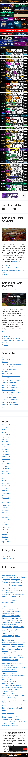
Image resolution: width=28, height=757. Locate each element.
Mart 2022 (5, 525)
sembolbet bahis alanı (18, 590)
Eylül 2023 (5, 481)
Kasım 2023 (5, 476)
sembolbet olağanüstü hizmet (7, 675)
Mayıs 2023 (5, 490)
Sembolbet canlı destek (11, 616)
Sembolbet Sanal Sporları (7, 687)
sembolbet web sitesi (7, 700)
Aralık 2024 (5, 444)
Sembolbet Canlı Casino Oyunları (11, 364)
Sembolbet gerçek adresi (13, 627)
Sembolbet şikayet (9, 717)
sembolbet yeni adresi (7, 704)
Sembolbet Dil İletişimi (8, 390)
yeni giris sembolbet (19, 721)
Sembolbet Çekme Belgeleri (10, 382)
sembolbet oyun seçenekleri (19, 675)
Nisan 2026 (5, 429)
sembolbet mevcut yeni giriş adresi (8, 667)
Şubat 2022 (5, 527)
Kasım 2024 (5, 446)
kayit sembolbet (7, 582)
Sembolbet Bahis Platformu (12, 284)
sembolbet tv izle (19, 695)
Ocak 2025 (5, 442)
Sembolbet (7, 265)
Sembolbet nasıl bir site (12, 673)
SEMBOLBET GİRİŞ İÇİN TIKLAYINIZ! (14, 30)
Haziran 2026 (6, 427)
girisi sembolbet (20, 577)
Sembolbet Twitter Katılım (9, 387)
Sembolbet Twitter (9, 698)
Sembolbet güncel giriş (12, 649)
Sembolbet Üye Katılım (8, 385)
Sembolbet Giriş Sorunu (9, 367)
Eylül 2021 (5, 539)
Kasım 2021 (5, 534)
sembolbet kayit (19, 657)
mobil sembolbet (17, 582)
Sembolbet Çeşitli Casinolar (12, 219)
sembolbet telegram (8, 691)
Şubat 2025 (5, 439)
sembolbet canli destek (18, 605)
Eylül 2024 (5, 451)
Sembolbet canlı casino (10, 611)
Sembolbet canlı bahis (11, 609)
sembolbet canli (7, 605)
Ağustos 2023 (6, 483)
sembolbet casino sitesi (8, 622)
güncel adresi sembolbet (8, 581)
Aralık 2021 (5, 532)
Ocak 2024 (5, 471)
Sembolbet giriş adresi (11, 636)
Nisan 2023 (5, 493)
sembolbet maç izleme (18, 663)
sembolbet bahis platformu (12, 268)
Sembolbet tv (7, 693)
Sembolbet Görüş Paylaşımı (10, 402)
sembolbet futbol (13, 624)
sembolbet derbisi (5, 624)
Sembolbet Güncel (6, 644)
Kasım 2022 (5, 505)
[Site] (14, 50)
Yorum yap (7, 274)
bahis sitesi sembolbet (8, 575)
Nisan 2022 (5, 522)
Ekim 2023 (5, 478)
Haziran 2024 (6, 459)
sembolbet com (18, 622)
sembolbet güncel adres (17, 644)
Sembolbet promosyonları (11, 685)
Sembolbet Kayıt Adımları (9, 399)
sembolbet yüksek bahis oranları (8, 713)
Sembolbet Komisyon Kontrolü (10, 395)
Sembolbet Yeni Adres (9, 702)
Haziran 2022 (6, 517)
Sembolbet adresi (9, 588)
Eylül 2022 (5, 510)
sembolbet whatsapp (19, 700)
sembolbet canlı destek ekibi (8, 723)
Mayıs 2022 (5, 520)
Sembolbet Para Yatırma (9, 679)
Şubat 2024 (5, 468)
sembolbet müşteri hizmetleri (9, 671)
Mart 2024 (5, 466)
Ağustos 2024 (6, 454)
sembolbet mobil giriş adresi (8, 669)
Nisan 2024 (5, 464)
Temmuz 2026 (6, 425)
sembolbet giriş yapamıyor (7, 642)
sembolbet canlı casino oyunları (8, 613)
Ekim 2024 (5, 449)
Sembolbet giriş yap (9, 640)
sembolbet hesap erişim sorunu (8, 655)
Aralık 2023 (5, 473)
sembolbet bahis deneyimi (8, 592)
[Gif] (14, 81)
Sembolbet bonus (8, 603)
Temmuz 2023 (6, 485)
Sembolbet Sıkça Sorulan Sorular (9, 689)
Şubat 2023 (5, 498)
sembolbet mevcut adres (7, 665)
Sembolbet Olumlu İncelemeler (11, 407)
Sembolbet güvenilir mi (11, 652)
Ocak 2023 (5, 500)
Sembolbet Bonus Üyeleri (9, 397)
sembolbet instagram (8, 340)
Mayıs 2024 (5, 461)
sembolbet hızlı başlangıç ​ (19, 655)
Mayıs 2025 (5, 437)
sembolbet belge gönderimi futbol (8, 600)
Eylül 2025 (5, 432)
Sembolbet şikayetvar (10, 719)
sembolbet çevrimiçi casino (8, 714)
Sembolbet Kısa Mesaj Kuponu (11, 380)
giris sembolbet (6, 579)
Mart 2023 (5, 495)
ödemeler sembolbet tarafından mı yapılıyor (10, 725)
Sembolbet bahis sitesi (11, 596)
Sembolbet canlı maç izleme (12, 618)
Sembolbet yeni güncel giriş (12, 709)
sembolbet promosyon (8, 683)
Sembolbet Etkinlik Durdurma (10, 392)
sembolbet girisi (14, 629)
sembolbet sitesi (19, 687)
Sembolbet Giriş (6, 359)
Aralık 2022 (5, 503)
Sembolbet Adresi (7, 357)
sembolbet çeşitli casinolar (9, 270)
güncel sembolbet (20, 581)
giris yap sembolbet (15, 579)
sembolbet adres (18, 585)
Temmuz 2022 (6, 515)
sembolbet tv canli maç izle (8, 695)
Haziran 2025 (6, 434)
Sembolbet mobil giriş (20, 667)
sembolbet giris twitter (9, 631)
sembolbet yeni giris (18, 704)
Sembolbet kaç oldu (10, 660)
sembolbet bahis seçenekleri (20, 594)
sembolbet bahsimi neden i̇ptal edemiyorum (10, 598)
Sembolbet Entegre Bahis (9, 373)
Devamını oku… (16, 261)
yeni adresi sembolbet (7, 721)
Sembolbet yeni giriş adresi (8, 705)
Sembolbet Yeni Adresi (8, 558)
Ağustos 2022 (6, 512)
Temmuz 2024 (6, 456)
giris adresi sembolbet (8, 577)
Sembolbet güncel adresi (12, 646)
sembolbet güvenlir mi (7, 653)
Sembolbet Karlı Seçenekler (10, 404)
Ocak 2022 (5, 529)
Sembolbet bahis (7, 590)
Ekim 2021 (5, 537)
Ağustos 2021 (6, 542)
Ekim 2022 (5, 507)
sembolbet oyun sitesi (7, 677)
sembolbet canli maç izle (8, 606)
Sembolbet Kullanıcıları (16, 661)
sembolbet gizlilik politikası (19, 642)
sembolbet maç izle (7, 663)
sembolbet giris (5, 629)
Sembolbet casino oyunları (12, 620)
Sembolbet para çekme (10, 681)
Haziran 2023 (6, 488)
